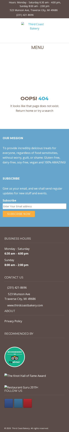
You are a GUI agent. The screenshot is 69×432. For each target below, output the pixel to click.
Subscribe (9, 200)
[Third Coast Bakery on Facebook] (8, 403)
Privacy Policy (13, 321)
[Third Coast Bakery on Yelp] (27, 403)
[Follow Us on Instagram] (44, 15)
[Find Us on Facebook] (38, 15)
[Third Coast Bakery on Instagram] (18, 403)
